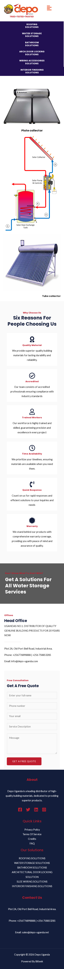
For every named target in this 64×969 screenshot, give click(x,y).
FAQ (32, 843)
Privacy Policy (32, 829)
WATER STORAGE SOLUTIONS (32, 35)
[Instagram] (44, 809)
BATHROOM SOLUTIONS (32, 44)
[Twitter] (28, 809)
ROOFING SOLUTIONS (32, 26)
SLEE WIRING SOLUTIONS (32, 881)
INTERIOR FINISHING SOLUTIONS (32, 71)
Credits (32, 838)
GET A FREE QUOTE (24, 761)
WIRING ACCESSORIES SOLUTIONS (32, 62)
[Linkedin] (36, 809)
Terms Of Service (32, 834)
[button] (49, 8)
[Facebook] (20, 809)
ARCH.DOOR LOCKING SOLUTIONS (32, 53)
